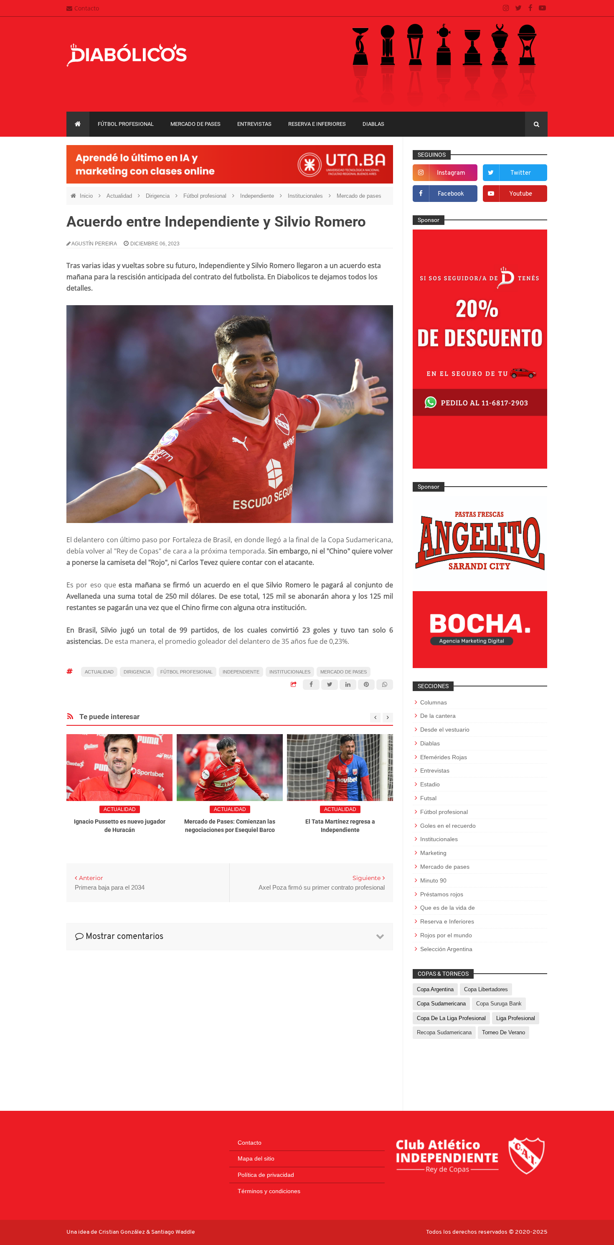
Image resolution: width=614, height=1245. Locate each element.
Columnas (433, 702)
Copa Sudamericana (441, 1003)
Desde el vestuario (444, 729)
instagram (451, 173)
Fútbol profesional (126, 124)
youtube (520, 194)
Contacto (86, 8)
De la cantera (438, 715)
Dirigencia (158, 196)
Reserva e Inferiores (317, 124)
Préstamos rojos (441, 894)
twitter (520, 173)
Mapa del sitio (256, 1158)
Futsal (428, 798)
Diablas (373, 124)
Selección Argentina (446, 949)
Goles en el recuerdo (448, 825)
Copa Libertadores (486, 989)
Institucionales (306, 196)
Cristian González (122, 1232)
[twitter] (518, 8)
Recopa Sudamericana (444, 1032)
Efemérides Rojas (443, 757)
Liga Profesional (515, 1018)
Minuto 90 (433, 880)
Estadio (430, 784)
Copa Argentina (435, 989)
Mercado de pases (195, 124)
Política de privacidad (266, 1174)
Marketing (433, 853)
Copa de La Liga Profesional (451, 1018)
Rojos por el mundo (446, 935)
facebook (451, 194)
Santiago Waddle (173, 1232)
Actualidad (120, 196)
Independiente (258, 196)
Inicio (87, 196)
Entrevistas (254, 124)
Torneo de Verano (503, 1032)
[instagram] (506, 8)
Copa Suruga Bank (499, 1003)
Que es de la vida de (447, 907)
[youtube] (542, 8)
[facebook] (530, 8)
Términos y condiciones (269, 1191)
